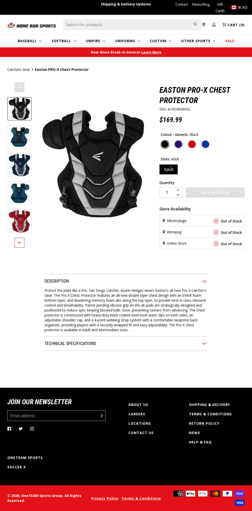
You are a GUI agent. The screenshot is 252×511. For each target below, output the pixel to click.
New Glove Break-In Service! (126, 52)
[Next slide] (19, 243)
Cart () (235, 24)
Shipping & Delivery (209, 404)
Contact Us (141, 432)
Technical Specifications (70, 343)
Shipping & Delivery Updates (126, 4)
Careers (136, 414)
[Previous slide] (19, 87)
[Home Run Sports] (31, 25)
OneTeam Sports (25, 457)
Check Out (194, 259)
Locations (139, 423)
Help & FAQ (200, 442)
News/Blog (201, 4)
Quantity (166, 182)
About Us (138, 404)
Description (57, 281)
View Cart (151, 259)
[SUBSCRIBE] (98, 415)
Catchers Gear (18, 69)
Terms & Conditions (210, 414)
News (194, 432)
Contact (181, 4)
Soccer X (16, 467)
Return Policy (204, 423)
